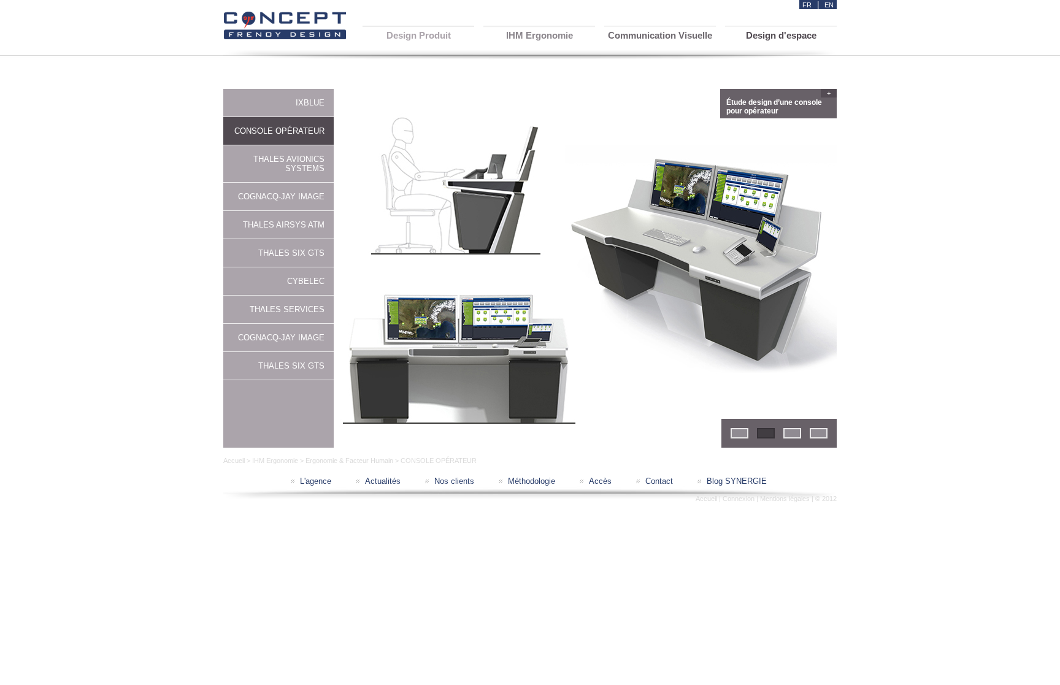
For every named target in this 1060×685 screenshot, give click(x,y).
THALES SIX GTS (291, 253)
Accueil (234, 460)
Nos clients (454, 481)
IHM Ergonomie (275, 460)
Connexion (739, 498)
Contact (659, 481)
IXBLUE (310, 102)
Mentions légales (785, 498)
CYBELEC (306, 281)
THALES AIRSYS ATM (284, 224)
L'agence (315, 481)
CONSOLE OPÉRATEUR (279, 131)
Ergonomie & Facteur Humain (349, 460)
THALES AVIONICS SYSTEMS (289, 164)
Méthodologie (531, 481)
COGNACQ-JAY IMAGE (281, 196)
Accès (600, 481)
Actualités (383, 481)
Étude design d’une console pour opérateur (778, 105)
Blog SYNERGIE (737, 481)
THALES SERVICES (287, 309)
